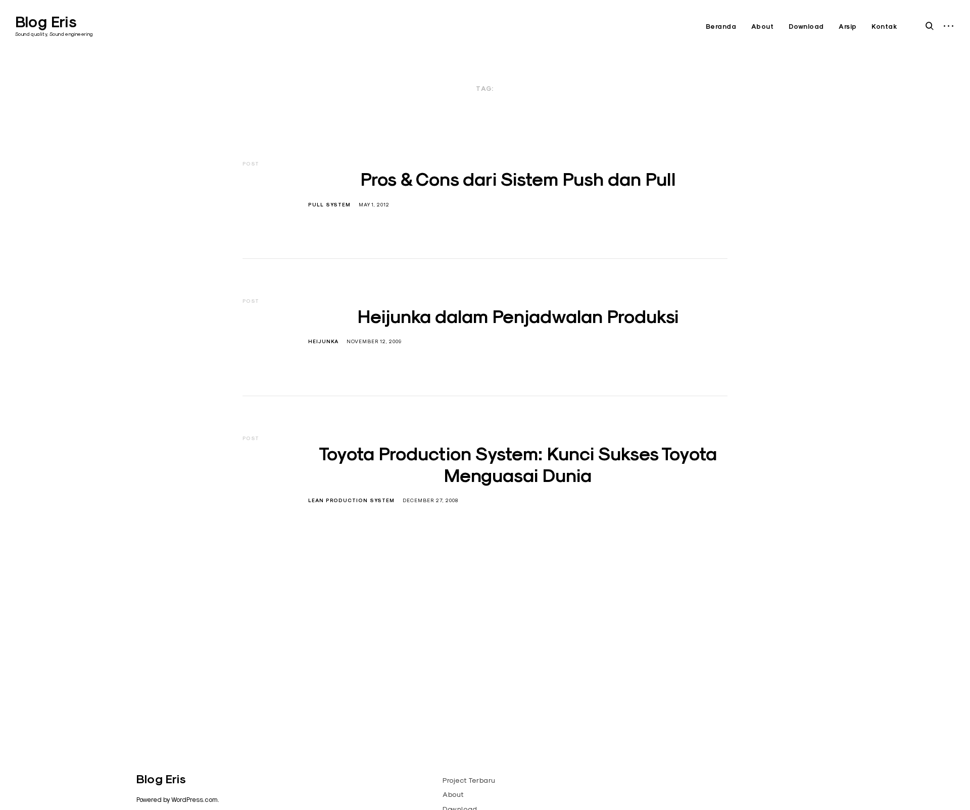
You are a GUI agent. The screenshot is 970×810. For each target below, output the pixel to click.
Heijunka (323, 341)
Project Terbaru (469, 780)
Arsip (848, 26)
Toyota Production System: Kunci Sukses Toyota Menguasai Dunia (518, 464)
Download (806, 26)
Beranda (721, 26)
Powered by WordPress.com (177, 799)
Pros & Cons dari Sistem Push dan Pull (518, 179)
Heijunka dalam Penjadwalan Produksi (518, 316)
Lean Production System (351, 500)
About (762, 26)
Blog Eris (46, 22)
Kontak (884, 26)
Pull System (329, 204)
